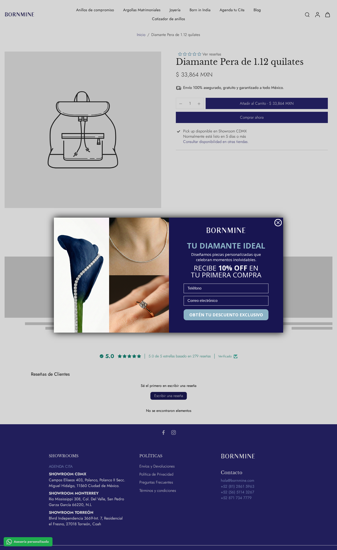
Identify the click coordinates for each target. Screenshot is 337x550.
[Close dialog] (278, 222)
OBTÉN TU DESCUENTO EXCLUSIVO (226, 314)
